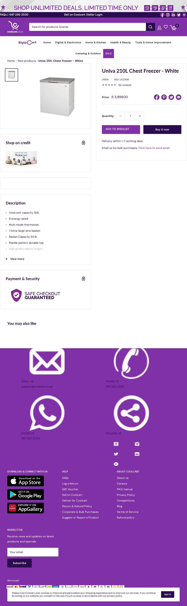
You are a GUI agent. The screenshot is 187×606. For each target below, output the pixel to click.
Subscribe (93, 320)
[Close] (135, 273)
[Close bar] (184, 2)
